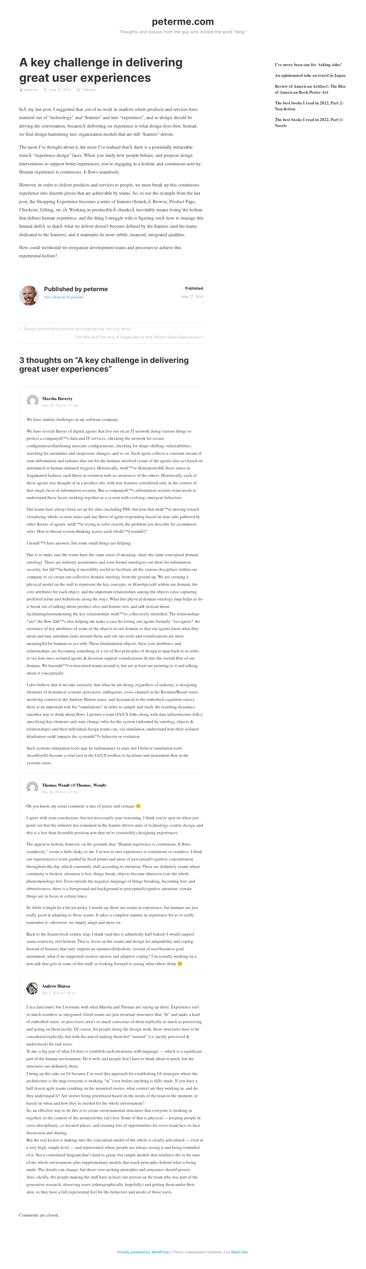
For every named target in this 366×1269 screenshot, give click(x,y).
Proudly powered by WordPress (143, 1252)
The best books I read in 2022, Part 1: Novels (309, 122)
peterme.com (183, 21)
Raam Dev (239, 1252)
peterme (31, 90)
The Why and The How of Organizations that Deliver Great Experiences (137, 337)
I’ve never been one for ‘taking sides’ (308, 64)
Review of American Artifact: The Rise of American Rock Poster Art (310, 89)
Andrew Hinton (56, 986)
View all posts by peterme (64, 296)
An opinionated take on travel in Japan (310, 75)
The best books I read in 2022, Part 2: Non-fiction (309, 106)
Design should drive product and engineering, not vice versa (76, 329)
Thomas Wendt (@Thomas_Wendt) (74, 785)
